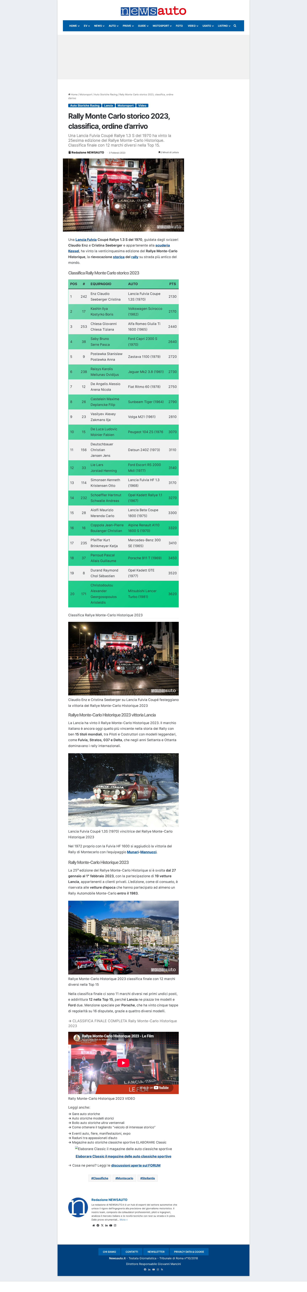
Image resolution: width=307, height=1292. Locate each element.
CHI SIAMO (109, 1251)
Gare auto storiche (86, 1114)
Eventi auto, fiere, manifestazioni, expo (101, 1133)
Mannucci (148, 852)
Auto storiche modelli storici (93, 1118)
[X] (102, 1225)
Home (74, 94)
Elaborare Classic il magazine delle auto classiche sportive (123, 1156)
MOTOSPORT (161, 25)
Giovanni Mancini (169, 1264)
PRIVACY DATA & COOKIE (189, 1251)
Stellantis (148, 1178)
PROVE (127, 25)
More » (124, 1219)
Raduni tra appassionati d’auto (94, 1138)
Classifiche (100, 1178)
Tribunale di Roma (171, 1258)
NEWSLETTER (156, 1251)
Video (142, 105)
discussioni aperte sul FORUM (135, 1165)
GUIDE (142, 25)
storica (119, 257)
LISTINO (223, 25)
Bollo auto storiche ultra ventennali (98, 1123)
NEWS (98, 25)
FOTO (179, 25)
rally (134, 257)
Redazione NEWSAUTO (88, 152)
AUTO (112, 25)
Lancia (108, 105)
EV (85, 25)
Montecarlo (125, 1178)
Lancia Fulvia (86, 240)
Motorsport (86, 94)
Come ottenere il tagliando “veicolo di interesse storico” (113, 1127)
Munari (133, 852)
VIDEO (192, 25)
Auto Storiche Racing (105, 94)
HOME (73, 25)
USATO (207, 25)
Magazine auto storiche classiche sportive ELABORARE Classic (119, 1142)
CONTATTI (132, 1251)
